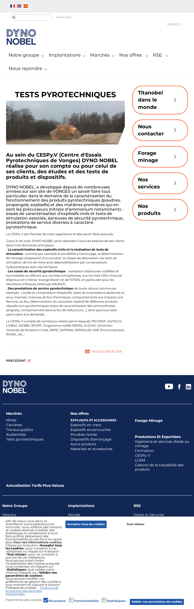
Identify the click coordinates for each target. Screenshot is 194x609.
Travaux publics (19, 430)
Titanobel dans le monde (150, 100)
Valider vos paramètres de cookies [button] (157, 601)
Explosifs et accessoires (93, 420)
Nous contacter (107, 351)
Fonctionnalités (86, 600)
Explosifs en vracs (85, 425)
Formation (144, 451)
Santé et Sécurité (149, 515)
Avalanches (16, 434)
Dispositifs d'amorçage (90, 439)
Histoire (9, 515)
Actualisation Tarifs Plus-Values (35, 485)
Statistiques (116, 600)
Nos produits (149, 209)
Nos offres (131, 55)
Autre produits (83, 444)
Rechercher (63, 17)
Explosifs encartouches (90, 430)
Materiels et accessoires (91, 449)
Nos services (149, 183)
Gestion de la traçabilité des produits (159, 467)
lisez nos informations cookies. (37, 542)
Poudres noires (83, 434)
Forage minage (148, 156)
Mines (11, 420)
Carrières (14, 425)
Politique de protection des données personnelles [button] (32, 591)
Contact (173, 24)
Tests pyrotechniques (24, 439)
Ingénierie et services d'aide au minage (162, 444)
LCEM (140, 460)
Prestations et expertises (158, 437)
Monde (74, 515)
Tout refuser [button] (135, 524)
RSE (158, 55)
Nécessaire (57, 600)
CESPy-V (142, 455)
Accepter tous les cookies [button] (86, 524)
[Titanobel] (21, 37)
